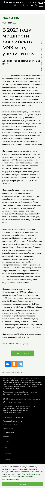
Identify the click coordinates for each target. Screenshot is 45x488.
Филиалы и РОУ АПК (10, 425)
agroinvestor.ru (22, 337)
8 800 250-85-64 (30, 407)
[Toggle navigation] (41, 5)
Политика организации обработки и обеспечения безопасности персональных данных (20, 393)
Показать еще (22, 353)
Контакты (6, 436)
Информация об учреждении (13, 417)
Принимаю (22, 484)
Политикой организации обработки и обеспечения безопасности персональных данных (21, 476)
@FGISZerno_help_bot (20, 410)
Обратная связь (8, 432)
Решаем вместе (8, 429)
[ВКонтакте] (8, 364)
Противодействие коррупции (13, 421)
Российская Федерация (19, 343)
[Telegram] (20, 364)
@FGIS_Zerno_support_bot (19, 408)
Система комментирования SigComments (12, 372)
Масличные (11, 17)
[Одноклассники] (14, 364)
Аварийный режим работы (12, 412)
